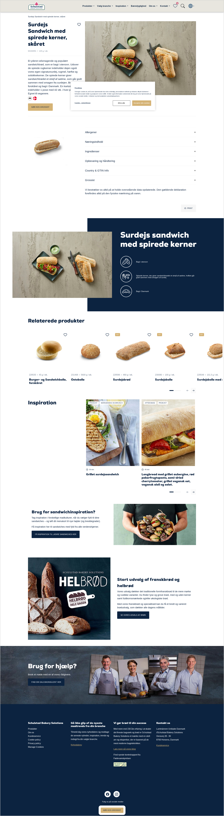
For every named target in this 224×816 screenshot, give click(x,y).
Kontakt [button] (164, 6)
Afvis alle (121, 103)
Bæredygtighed (138, 6)
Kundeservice (34, 736)
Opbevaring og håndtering (100, 161)
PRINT (190, 208)
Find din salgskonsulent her (46, 682)
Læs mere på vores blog (125, 749)
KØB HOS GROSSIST (40, 107)
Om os (31, 732)
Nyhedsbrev (76, 745)
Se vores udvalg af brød (133, 615)
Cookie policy (34, 740)
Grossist (90, 180)
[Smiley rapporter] (120, 764)
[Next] (193, 390)
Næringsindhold (94, 141)
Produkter (32, 729)
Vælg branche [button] (104, 6)
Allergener (91, 132)
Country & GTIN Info (97, 170)
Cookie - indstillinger (83, 103)
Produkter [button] (87, 6)
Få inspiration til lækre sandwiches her (55, 534)
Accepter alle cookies (142, 103)
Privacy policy (34, 743)
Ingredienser (92, 151)
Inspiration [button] (121, 6)
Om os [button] (152, 6)
